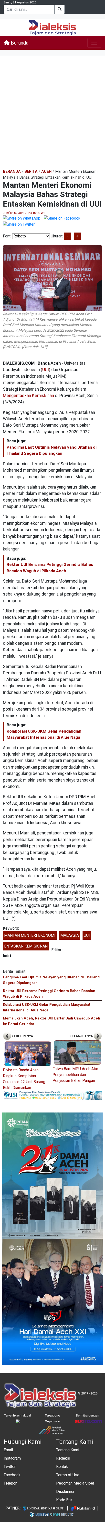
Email (8, 1450)
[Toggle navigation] (94, 43)
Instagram (12, 1458)
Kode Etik (64, 1500)
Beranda (19, 43)
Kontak (62, 1466)
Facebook (12, 1475)
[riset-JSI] (52, 1095)
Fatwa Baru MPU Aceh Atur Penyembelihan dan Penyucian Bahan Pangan (75, 1074)
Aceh (46, 171)
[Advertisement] (52, 112)
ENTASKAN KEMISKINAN (26, 946)
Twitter (10, 1466)
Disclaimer (65, 1491)
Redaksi (63, 1458)
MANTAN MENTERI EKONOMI (29, 935)
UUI (45, 369)
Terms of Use (67, 1475)
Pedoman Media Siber (75, 1483)
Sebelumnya (22, 1036)
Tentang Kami (67, 1450)
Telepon (10, 1483)
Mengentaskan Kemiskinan (28, 395)
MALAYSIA (69, 935)
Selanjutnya (82, 1036)
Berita (31, 171)
